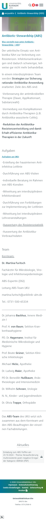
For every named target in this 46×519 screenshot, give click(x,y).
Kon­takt (25, 487)
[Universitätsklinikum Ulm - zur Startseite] (3, 13)
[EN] (36, 5)
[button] (29, 5)
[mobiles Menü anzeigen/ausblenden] (41, 5)
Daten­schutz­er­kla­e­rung (28, 485)
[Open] (2, 517)
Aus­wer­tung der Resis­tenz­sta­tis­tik (23, 224)
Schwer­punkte (7, 13)
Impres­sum (12, 485)
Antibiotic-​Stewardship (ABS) (30, 13)
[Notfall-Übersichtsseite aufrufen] (33, 5)
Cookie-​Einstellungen (11, 487)
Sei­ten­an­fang (35, 487)
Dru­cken (22, 490)
